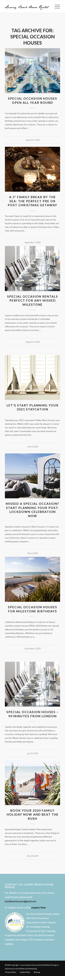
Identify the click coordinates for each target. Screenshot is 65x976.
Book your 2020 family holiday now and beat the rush (33, 814)
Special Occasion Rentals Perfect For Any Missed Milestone (32, 300)
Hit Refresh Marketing (27, 969)
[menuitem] (55, 6)
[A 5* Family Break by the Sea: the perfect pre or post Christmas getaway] (32, 169)
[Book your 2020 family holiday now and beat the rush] (32, 782)
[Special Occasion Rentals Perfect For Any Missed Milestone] (32, 268)
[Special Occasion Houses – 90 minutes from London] (32, 684)
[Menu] (55, 6)
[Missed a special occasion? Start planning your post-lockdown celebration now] (32, 475)
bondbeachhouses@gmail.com (20, 901)
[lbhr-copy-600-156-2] (27, 6)
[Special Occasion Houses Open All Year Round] (32, 70)
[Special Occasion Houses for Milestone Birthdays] (32, 579)
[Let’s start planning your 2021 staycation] (32, 377)
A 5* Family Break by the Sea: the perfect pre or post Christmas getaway (32, 201)
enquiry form (38, 907)
